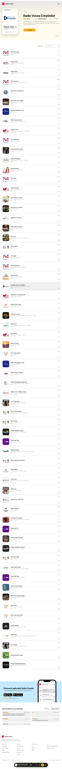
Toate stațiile (4, 746)
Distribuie (47, 708)
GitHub (33, 748)
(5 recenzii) (34, 19)
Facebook (56, 18)
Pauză (30, 30)
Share (58, 35)
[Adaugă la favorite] (36, 765)
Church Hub (19, 752)
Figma (33, 750)
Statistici (18, 748)
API (32, 746)
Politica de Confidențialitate (52, 746)
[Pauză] (42, 764)
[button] (23, 765)
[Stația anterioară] (39, 765)
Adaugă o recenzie (42, 18)
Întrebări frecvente (20, 750)
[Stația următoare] (46, 765)
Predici (3, 750)
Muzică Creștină (5, 748)
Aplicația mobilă (20, 746)
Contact (18, 754)
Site (51, 18)
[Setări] (58, 4)
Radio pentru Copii (5, 752)
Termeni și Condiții (50, 748)
